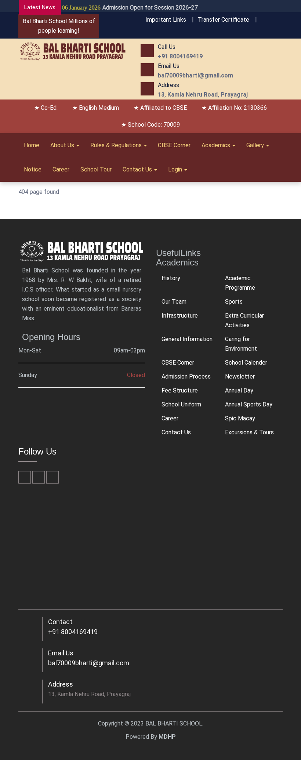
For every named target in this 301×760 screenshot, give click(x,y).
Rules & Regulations (116, 145)
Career (60, 169)
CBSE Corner (174, 145)
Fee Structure (180, 390)
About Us (63, 145)
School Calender (246, 362)
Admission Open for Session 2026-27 (124, 7)
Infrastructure (180, 315)
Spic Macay (240, 418)
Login (176, 169)
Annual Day (239, 390)
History (171, 278)
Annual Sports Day (248, 404)
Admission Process (186, 376)
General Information (187, 339)
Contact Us (138, 169)
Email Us (60, 653)
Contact (60, 622)
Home (31, 145)
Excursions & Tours (249, 432)
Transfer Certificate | (227, 19)
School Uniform (181, 404)
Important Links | (169, 19)
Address (60, 684)
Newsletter (240, 376)
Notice (32, 169)
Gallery (255, 145)
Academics (217, 145)
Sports (234, 301)
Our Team (174, 301)
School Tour (96, 169)
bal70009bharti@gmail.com (88, 663)
